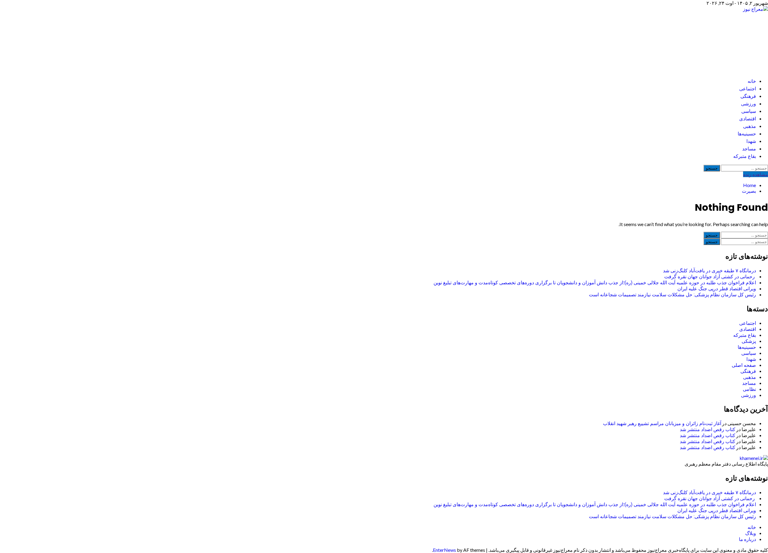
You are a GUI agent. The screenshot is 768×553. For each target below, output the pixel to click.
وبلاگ (750, 533)
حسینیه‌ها (747, 133)
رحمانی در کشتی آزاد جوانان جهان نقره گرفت (710, 277)
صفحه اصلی (744, 365)
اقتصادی (747, 118)
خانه (752, 81)
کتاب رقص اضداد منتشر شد (707, 429)
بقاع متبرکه (744, 156)
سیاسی (748, 111)
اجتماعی (747, 88)
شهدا (751, 141)
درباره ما (747, 539)
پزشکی (749, 341)
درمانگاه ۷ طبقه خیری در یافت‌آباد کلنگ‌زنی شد (709, 270)
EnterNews (444, 550)
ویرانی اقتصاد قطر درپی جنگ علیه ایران (716, 289)
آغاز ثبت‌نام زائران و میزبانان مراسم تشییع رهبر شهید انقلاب (662, 423)
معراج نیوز (734, 39)
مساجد (749, 148)
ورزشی (748, 103)
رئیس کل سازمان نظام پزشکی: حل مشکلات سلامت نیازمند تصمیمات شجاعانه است (672, 295)
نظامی (749, 389)
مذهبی (749, 126)
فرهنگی (748, 96)
